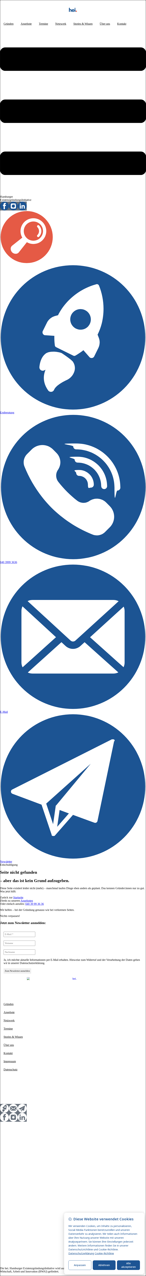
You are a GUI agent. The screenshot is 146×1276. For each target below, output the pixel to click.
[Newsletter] (73, 858)
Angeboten (26, 900)
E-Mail (4, 711)
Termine (43, 23)
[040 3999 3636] (73, 558)
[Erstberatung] (73, 409)
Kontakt (121, 23)
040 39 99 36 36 (34, 903)
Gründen (9, 23)
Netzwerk (60, 23)
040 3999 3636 (8, 562)
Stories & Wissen (83, 23)
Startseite (18, 897)
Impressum (10, 1061)
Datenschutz (10, 1069)
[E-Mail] (73, 708)
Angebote (26, 23)
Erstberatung (7, 412)
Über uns (105, 23)
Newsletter (6, 861)
